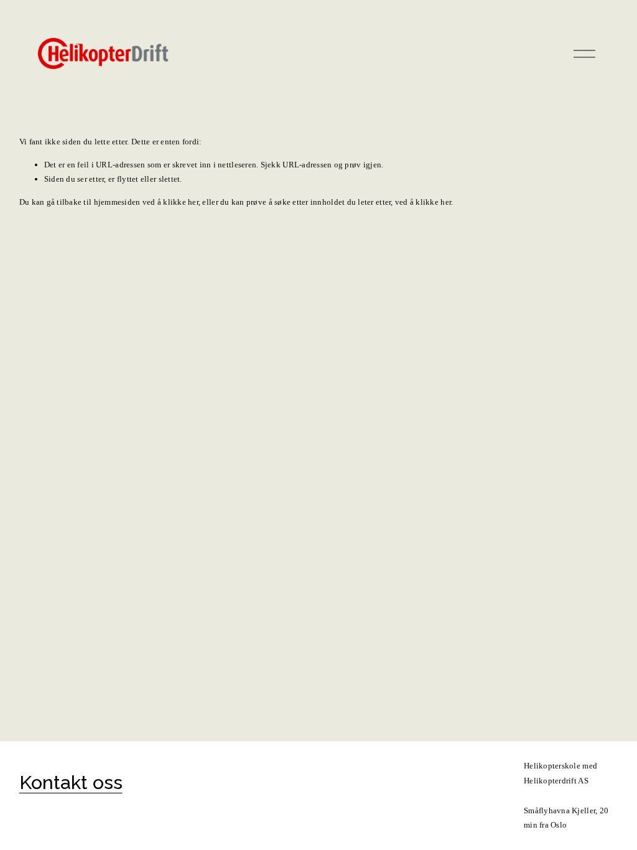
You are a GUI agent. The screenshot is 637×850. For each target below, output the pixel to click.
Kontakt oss (71, 782)
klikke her (180, 202)
